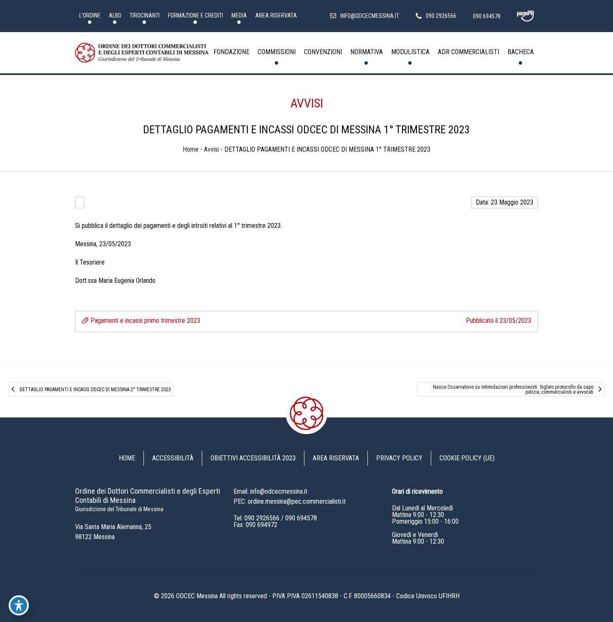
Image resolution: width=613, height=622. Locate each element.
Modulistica (410, 52)
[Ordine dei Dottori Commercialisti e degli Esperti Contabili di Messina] (142, 52)
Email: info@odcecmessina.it (270, 491)
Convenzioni (323, 52)
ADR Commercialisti (468, 52)
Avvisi (306, 103)
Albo (115, 15)
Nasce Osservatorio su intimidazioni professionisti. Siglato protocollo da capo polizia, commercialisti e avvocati (513, 390)
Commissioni (277, 52)
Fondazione (231, 52)
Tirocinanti (145, 15)
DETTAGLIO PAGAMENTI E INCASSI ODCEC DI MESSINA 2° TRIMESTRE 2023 (95, 389)
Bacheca (520, 52)
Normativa (366, 52)
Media (239, 15)
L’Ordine (89, 15)
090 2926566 (261, 518)
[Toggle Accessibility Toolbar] (19, 605)
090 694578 (301, 518)
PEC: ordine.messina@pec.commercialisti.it (290, 501)
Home (190, 149)
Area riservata (276, 15)
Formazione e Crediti (195, 15)
